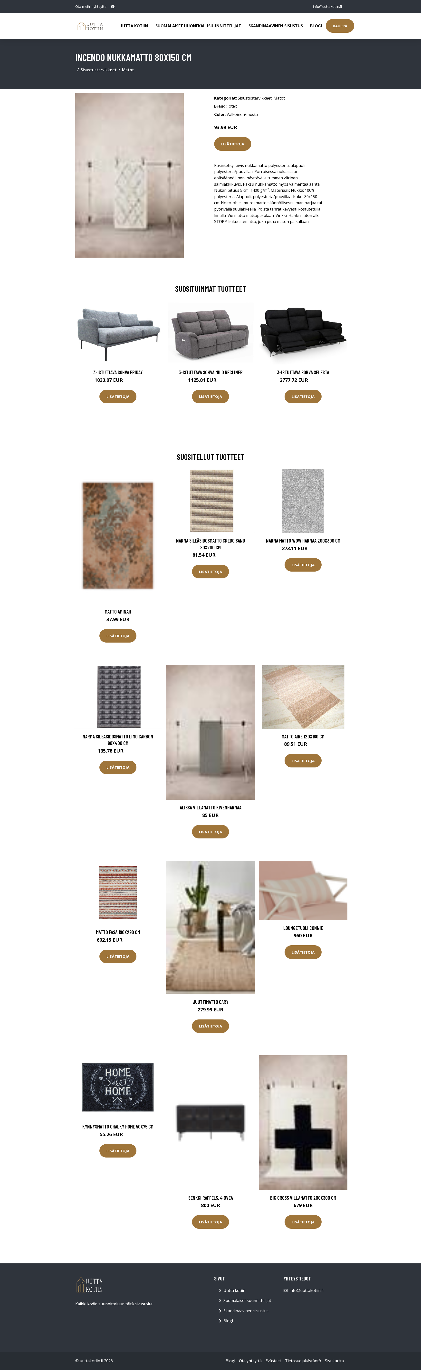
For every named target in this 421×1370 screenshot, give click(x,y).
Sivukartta (334, 1360)
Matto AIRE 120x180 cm (303, 736)
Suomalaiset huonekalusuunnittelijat (198, 26)
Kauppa (340, 25)
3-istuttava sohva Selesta (303, 372)
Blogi (316, 26)
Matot (128, 69)
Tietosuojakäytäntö (303, 1360)
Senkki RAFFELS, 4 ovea (210, 1198)
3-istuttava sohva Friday (118, 372)
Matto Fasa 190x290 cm (118, 932)
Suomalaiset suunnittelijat (247, 1300)
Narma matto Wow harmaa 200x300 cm (303, 540)
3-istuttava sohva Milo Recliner (211, 372)
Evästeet (273, 1360)
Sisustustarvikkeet (99, 69)
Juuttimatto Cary (211, 1002)
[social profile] (112, 6)
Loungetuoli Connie (303, 928)
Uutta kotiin (133, 26)
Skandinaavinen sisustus (276, 26)
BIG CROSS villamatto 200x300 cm (303, 1198)
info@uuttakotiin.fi (327, 6)
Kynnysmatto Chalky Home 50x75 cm (117, 1126)
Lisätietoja (232, 143)
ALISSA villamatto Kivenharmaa (210, 807)
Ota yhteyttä (250, 1360)
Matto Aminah (118, 611)
